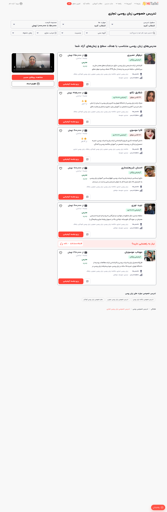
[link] (106, 70)
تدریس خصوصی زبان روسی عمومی (117, 299)
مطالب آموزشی (97, 4)
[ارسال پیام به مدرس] (87, 84)
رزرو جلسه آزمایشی (71, 84)
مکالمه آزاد (86, 4)
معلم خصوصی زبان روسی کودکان (93, 299)
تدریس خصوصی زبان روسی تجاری (118, 309)
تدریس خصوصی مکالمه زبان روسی (143, 299)
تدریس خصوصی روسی (140, 309)
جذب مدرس (109, 4)
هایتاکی (153, 309)
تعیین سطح (74, 3)
